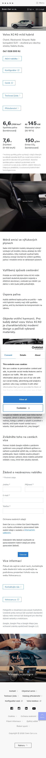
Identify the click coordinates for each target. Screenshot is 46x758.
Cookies (11, 716)
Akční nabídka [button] (11, 58)
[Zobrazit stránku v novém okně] (11, 708)
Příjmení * (29, 484)
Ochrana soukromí (28, 716)
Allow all (23, 399)
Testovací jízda (10, 696)
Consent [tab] (8, 355)
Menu (41, 3)
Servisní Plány (22, 641)
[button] (30, 9)
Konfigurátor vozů (12, 701)
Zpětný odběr (32, 721)
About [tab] (38, 355)
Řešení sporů (22, 726)
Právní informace (13, 721)
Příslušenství (22, 657)
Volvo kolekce (32, 701)
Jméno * (6, 484)
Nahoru (42, 717)
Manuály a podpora (21, 674)
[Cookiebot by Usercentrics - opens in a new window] (32, 348)
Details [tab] (23, 355)
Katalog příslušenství (31, 696)
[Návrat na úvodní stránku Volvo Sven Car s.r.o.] (7, 3)
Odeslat (23, 554)
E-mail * (6, 495)
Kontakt (12, 691)
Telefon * (6, 506)
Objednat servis (28, 691)
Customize (21, 408)
